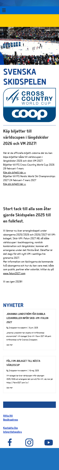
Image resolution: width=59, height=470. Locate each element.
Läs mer (9, 345)
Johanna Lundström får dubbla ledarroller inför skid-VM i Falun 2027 (27, 318)
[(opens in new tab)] (29, 121)
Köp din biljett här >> (14, 173)
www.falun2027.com (14, 273)
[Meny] (4, 10)
